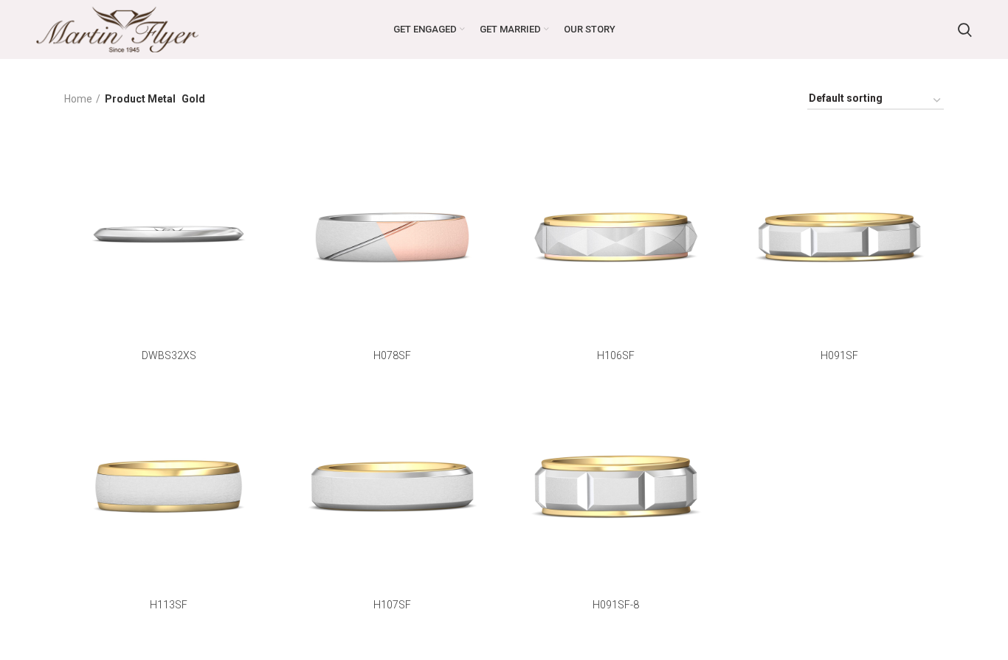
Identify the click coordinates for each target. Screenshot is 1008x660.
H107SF (392, 605)
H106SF (616, 355)
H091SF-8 (616, 605)
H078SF (392, 355)
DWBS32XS (169, 355)
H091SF (839, 355)
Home (78, 99)
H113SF (168, 605)
